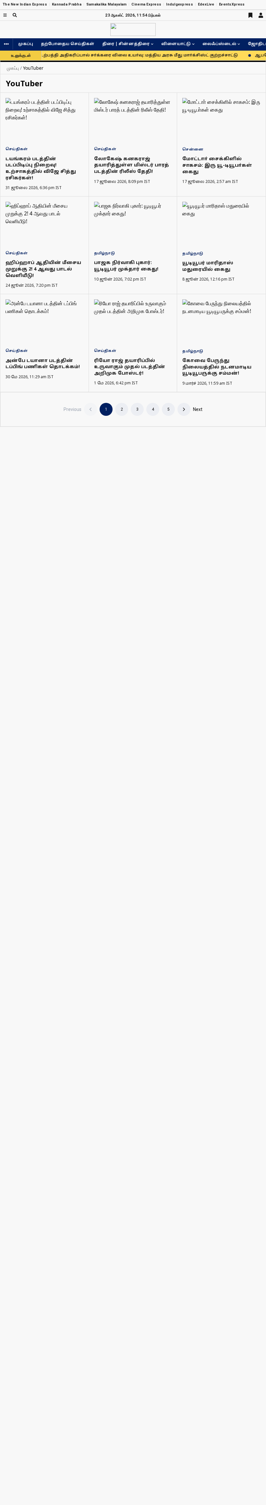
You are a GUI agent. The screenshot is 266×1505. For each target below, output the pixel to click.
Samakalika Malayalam (106, 4)
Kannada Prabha (66, 4)
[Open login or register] (261, 15)
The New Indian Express (25, 4)
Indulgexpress (179, 4)
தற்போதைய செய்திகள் (67, 44)
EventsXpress (232, 4)
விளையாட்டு (176, 44)
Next (197, 409)
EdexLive (206, 4)
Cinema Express (146, 4)
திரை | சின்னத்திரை (126, 44)
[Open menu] (5, 15)
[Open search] (14, 15)
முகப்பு (25, 44)
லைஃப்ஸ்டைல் (219, 44)
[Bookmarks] (250, 15)
